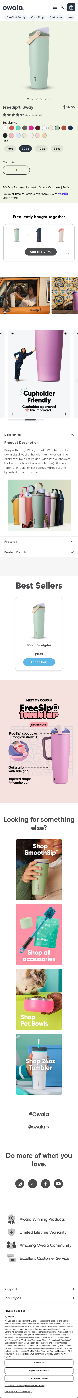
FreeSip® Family (16, 17)
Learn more (10, 197)
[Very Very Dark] (5, 135)
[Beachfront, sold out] (44, 135)
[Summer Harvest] (63, 128)
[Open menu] (55, 7)
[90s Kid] (18, 128)
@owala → (39, 1126)
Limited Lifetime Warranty (43, 187)
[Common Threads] (18, 135)
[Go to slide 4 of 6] (41, 98)
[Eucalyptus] (57, 128)
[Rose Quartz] (11, 135)
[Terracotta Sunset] (11, 128)
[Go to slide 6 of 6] (50, 98)
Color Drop (37, 17)
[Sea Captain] (70, 128)
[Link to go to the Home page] (13, 7)
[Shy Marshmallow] (5, 128)
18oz (10, 148)
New (70, 17)
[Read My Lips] (31, 128)
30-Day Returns (13, 187)
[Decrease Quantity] (8, 170)
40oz (41, 148)
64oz (57, 148)
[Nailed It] (24, 128)
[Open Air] (44, 128)
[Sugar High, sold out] (37, 135)
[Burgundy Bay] (37, 128)
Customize (56, 17)
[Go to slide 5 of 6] (45, 98)
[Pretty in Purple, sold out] (31, 135)
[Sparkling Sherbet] (50, 128)
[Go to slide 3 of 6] (37, 98)
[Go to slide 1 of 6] (28, 98)
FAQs (66, 187)
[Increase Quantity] (25, 170)
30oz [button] (25, 148)
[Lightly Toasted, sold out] (24, 135)
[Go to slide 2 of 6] (32, 98)
